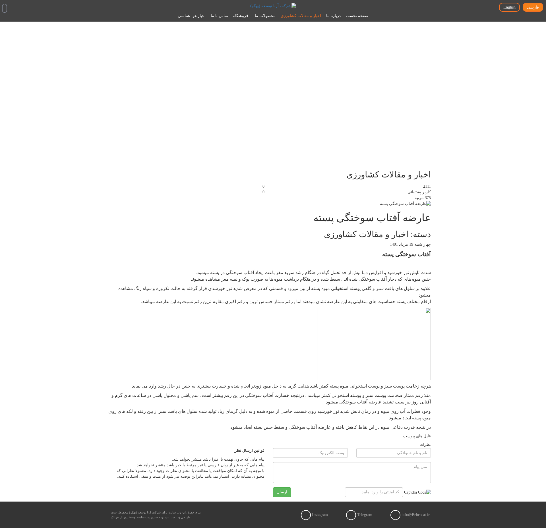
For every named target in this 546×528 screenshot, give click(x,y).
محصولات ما (265, 16)
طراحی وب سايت (179, 517)
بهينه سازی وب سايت (150, 517)
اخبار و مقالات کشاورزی (301, 16)
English (509, 7)
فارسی (533, 7)
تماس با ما (219, 16)
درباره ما (333, 16)
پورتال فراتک (119, 517)
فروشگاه (240, 16)
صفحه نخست (357, 16)
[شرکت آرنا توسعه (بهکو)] (273, 5)
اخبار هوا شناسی (192, 16)
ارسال (282, 492)
